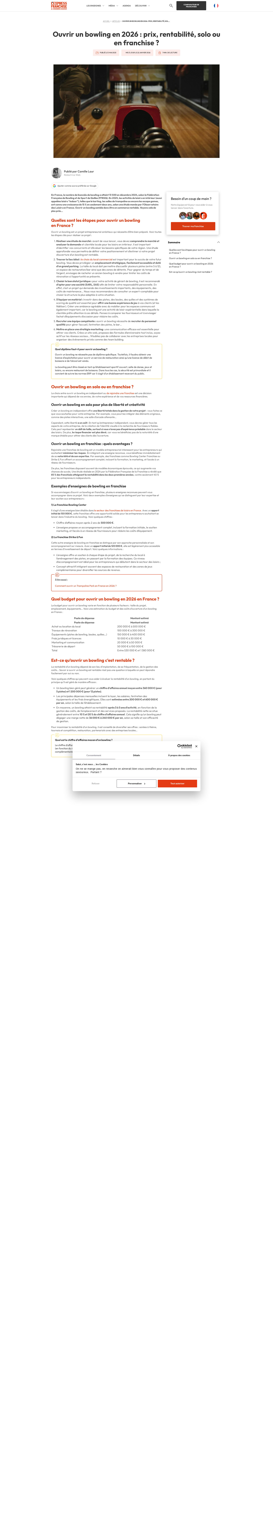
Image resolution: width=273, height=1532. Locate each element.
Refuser (96, 783)
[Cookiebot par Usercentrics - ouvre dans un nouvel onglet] (179, 746)
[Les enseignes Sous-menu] (103, 6)
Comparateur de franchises (191, 6)
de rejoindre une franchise (120, 393)
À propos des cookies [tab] (179, 755)
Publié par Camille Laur (79, 171)
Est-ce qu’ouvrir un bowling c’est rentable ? (190, 271)
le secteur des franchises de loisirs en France (117, 510)
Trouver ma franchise (193, 226)
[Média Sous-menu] (117, 6)
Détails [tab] (136, 755)
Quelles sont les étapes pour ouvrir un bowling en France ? (192, 251)
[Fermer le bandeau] (196, 746)
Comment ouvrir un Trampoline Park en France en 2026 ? (86, 585)
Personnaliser (135, 783)
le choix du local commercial (96, 259)
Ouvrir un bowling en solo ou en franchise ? (190, 258)
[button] (170, 5)
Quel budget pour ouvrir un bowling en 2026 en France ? (191, 265)
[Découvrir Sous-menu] (149, 6)
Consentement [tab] (93, 755)
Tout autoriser (177, 783)
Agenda (127, 5)
